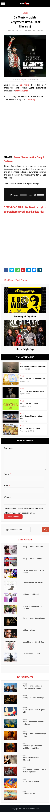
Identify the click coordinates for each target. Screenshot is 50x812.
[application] (25, 194)
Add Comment (25, 31)
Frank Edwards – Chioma (29, 403)
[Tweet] (11, 270)
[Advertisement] (25, 129)
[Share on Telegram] (28, 270)
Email (7, 485)
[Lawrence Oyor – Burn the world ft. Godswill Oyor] (13, 747)
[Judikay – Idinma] (13, 633)
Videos (22, 363)
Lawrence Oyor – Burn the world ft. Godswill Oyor (32, 746)
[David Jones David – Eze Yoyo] (13, 699)
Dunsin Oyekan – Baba (31, 781)
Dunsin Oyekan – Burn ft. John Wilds (34, 710)
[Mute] (35, 195)
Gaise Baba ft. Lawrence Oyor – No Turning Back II (34, 770)
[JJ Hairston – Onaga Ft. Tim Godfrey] (13, 609)
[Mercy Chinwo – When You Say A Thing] (13, 735)
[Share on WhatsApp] (17, 270)
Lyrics (25, 684)
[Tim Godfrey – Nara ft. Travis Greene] (13, 573)
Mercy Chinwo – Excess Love (33, 546)
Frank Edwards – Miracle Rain (33, 642)
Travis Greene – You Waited (33, 582)
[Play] (11, 195)
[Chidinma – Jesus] (13, 795)
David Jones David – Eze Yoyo (33, 698)
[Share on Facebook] (6, 270)
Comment (8, 448)
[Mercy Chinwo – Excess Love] (13, 550)
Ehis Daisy (39, 31)
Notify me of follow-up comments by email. (25, 508)
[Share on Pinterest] (23, 270)
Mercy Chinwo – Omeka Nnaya (34, 618)
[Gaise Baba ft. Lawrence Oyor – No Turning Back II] (13, 771)
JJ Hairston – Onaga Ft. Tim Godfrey (32, 607)
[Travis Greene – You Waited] (13, 585)
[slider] (41, 194)
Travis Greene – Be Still (31, 654)
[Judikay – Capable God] (13, 597)
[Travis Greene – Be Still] (13, 657)
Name (7, 474)
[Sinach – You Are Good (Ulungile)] (13, 759)
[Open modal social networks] (39, 270)
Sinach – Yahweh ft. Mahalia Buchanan (33, 722)
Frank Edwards (22, 280)
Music (25, 13)
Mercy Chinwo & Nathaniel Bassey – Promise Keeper (32, 687)
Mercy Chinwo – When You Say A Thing (34, 734)
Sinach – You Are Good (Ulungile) (31, 758)
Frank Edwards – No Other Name (32, 391)
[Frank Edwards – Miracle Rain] (13, 645)
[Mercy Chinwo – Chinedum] (13, 561)
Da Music (24, 85)
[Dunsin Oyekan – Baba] (13, 783)
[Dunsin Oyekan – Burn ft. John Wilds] (13, 711)
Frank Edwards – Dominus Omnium (32, 379)
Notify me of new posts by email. (20, 513)
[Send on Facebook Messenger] (34, 270)
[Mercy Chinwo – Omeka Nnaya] (13, 621)
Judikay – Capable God (31, 594)
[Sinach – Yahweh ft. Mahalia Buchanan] (13, 723)
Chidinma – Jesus (29, 793)
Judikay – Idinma (29, 630)
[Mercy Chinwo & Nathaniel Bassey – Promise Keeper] (13, 687)
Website (7, 497)
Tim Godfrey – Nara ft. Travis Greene (33, 571)
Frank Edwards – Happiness (30, 428)
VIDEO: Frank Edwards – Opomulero (33, 366)
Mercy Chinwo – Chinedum (32, 558)
